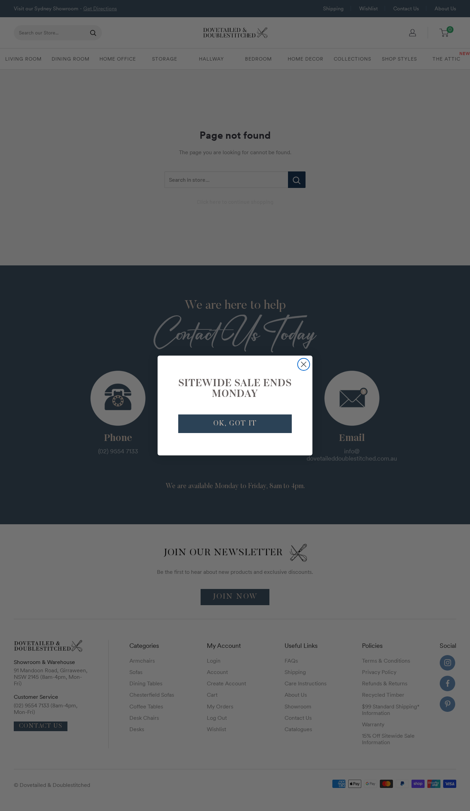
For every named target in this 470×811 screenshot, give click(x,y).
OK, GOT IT (235, 423)
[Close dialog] (304, 364)
